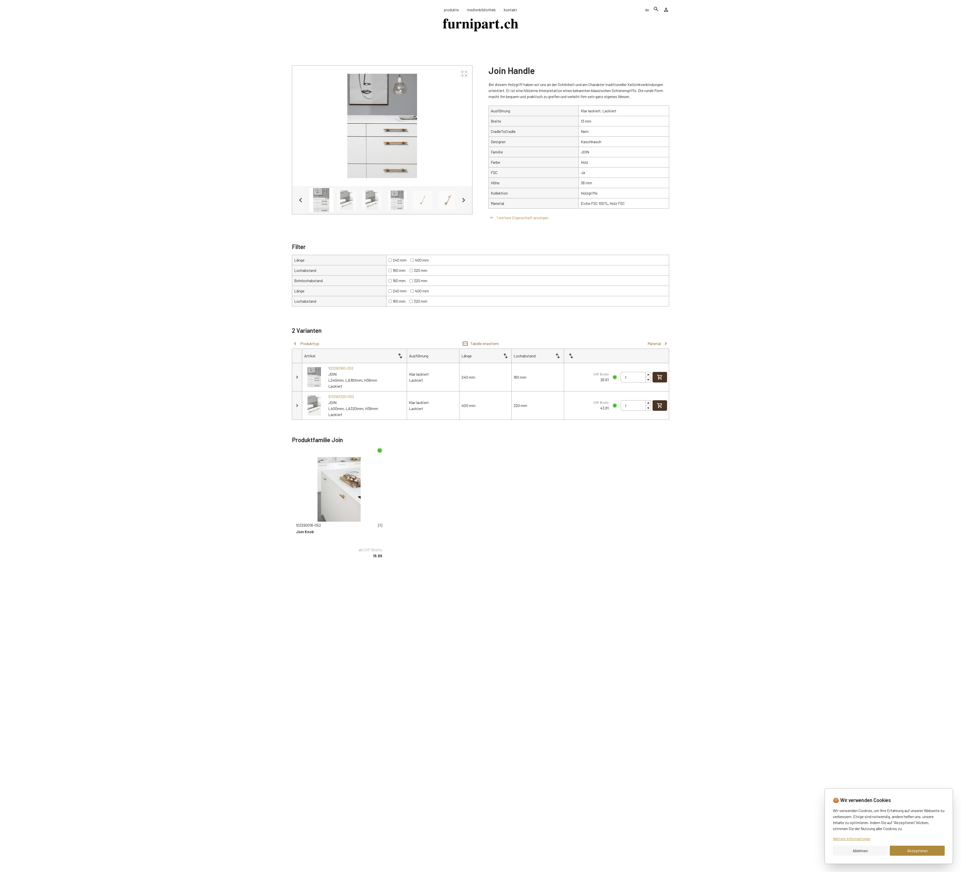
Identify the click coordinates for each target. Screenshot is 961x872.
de (647, 9)
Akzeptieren (917, 850)
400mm (422, 260)
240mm (400, 260)
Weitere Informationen (851, 838)
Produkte (451, 9)
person (666, 10)
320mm (420, 270)
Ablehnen (860, 850)
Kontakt (510, 9)
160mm (399, 270)
